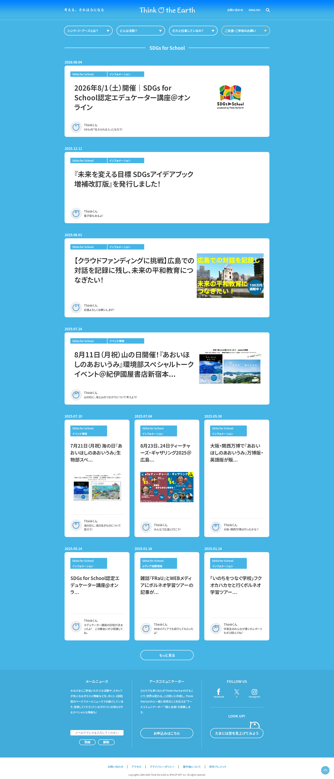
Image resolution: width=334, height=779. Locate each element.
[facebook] (219, 693)
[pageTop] (325, 770)
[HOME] (167, 10)
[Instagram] (254, 693)
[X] (237, 693)
